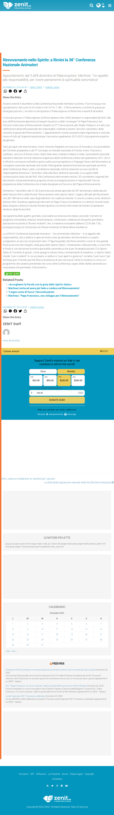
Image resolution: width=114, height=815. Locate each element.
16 (28, 634)
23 (28, 640)
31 (42, 645)
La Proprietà (54, 774)
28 (101, 640)
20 (86, 634)
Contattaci (57, 779)
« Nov (8, 651)
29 (13, 645)
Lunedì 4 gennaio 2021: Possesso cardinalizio (26, 696)
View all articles (11, 340)
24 (42, 640)
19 (72, 634)
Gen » (14, 651)
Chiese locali (52, 87)
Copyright (89, 774)
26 (72, 640)
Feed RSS (58, 663)
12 (72, 629)
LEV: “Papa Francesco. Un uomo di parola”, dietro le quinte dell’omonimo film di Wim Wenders (46, 686)
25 (57, 640)
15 (13, 634)
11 (57, 629)
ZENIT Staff (36, 87)
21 (101, 634)
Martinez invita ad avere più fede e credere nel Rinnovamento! (44, 288)
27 (86, 640)
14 (101, 629)
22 (13, 640)
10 (42, 629)
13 (86, 629)
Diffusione (41, 774)
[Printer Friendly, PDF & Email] (12, 273)
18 (57, 634)
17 (42, 634)
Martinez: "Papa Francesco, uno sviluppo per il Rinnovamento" (43, 295)
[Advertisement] (57, 31)
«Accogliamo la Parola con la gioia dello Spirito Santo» (40, 284)
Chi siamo (23, 774)
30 (28, 645)
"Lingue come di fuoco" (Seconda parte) (31, 291)
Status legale (76, 774)
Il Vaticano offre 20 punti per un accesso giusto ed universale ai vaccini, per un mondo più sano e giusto (51, 670)
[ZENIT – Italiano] (31, 5)
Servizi (65, 774)
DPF (32, 774)
